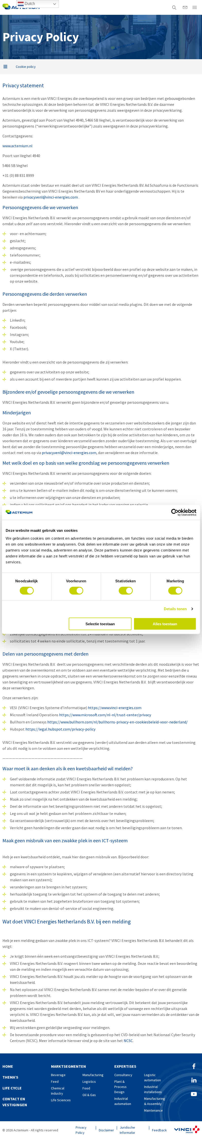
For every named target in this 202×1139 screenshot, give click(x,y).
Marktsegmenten (68, 1066)
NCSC (128, 1040)
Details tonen (175, 609)
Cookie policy (26, 66)
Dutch (29, 3)
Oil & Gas (89, 1095)
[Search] (174, 7)
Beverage (58, 1075)
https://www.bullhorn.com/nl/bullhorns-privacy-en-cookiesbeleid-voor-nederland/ (117, 721)
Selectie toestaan (100, 624)
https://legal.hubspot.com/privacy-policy (60, 729)
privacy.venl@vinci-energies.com (50, 197)
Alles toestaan (165, 624)
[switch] (76, 591)
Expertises (125, 1066)
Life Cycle (12, 1087)
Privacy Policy (81, 1130)
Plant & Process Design (120, 1086)
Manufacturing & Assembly (154, 1101)
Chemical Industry (57, 1091)
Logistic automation (152, 1077)
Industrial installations (153, 1089)
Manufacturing (93, 1075)
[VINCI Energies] (187, 1130)
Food (86, 1088)
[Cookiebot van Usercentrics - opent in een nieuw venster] (174, 512)
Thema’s (10, 1077)
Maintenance (153, 1110)
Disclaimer (106, 1130)
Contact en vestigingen (14, 1101)
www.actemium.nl (17, 145)
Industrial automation (122, 1101)
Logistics (89, 1081)
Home (7, 1066)
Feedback (159, 1130)
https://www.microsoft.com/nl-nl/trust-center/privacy (105, 714)
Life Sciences (61, 1100)
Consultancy (123, 1075)
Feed (55, 1081)
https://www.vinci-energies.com (114, 707)
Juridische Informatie (127, 1130)
